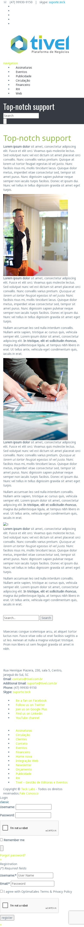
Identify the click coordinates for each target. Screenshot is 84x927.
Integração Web (27, 761)
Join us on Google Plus (31, 709)
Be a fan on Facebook (31, 700)
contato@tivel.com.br (27, 679)
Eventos (21, 72)
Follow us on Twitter (30, 705)
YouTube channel (27, 718)
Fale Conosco (29, 793)
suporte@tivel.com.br (42, 683)
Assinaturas (24, 67)
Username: (7, 807)
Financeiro (23, 85)
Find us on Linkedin (29, 713)
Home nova (24, 756)
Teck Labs (28, 789)
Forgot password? (13, 855)
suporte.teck (57, 2)
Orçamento (24, 769)
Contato (22, 743)
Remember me (14, 840)
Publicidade (23, 76)
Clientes (21, 739)
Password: (7, 815)
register (7, 918)
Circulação (23, 80)
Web (19, 93)
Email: (5, 883)
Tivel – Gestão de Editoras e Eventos (42, 782)
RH (18, 89)
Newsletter (23, 765)
